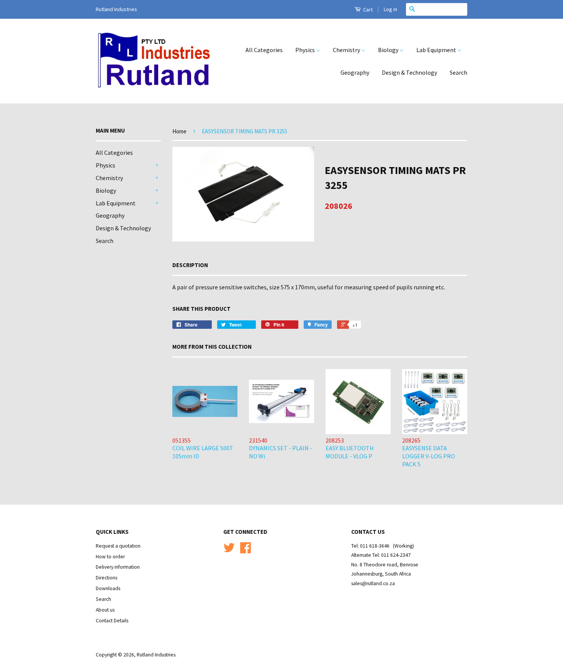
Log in (390, 9)
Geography (354, 72)
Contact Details (112, 620)
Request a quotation (118, 546)
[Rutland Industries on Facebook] (245, 550)
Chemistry (347, 50)
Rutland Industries (156, 654)
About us (105, 610)
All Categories (264, 50)
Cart (367, 9)
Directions (106, 577)
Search (458, 72)
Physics (305, 50)
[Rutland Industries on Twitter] (229, 550)
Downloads (108, 588)
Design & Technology (409, 72)
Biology (388, 50)
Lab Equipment (436, 50)
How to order (110, 556)
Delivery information (118, 567)
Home (179, 131)
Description (190, 265)
